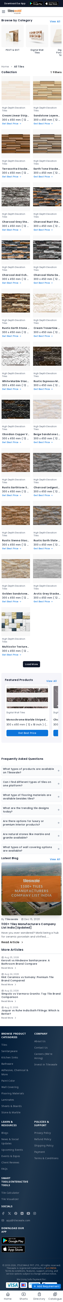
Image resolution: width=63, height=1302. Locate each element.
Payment (39, 1151)
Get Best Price (27, 733)
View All (55, 21)
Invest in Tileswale (45, 1064)
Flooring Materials (12, 1093)
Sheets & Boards (11, 1106)
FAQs (4, 1168)
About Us (40, 1041)
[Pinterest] (16, 1213)
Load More (31, 664)
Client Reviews (10, 1162)
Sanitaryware (9, 1051)
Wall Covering (10, 1087)
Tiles (4, 1044)
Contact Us (41, 1047)
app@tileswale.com (18, 1220)
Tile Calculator (10, 1192)
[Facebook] (3, 1213)
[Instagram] (34, 1213)
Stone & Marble (11, 1112)
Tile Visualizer (10, 1199)
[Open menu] (3, 12)
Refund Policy (42, 1139)
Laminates (7, 1099)
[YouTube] (28, 1213)
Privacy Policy (42, 1132)
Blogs (4, 1132)
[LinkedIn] (22, 1213)
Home (5, 66)
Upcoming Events (12, 1149)
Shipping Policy (43, 1145)
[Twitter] (9, 1213)
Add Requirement (48, 1286)
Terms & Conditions (46, 1158)
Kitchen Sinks (9, 1057)
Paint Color (8, 1080)
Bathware (7, 1063)
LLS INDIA (51, 1268)
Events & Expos (10, 1156)
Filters (57, 72)
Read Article (10, 942)
